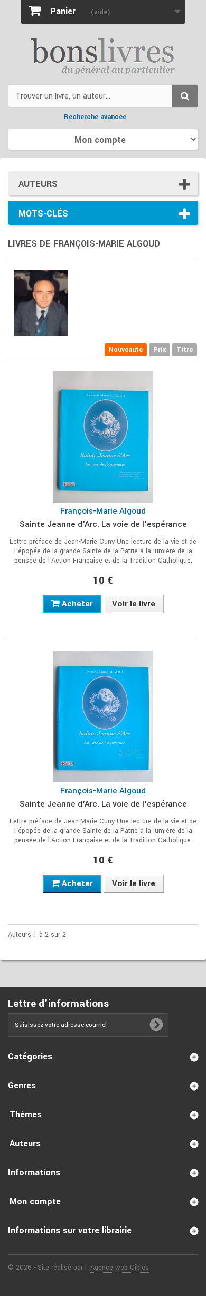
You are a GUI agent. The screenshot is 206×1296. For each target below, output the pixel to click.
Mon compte (35, 1201)
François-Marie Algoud (103, 511)
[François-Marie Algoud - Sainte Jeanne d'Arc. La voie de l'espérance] (103, 437)
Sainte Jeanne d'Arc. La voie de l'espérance (103, 524)
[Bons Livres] (103, 55)
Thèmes (26, 1114)
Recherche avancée (95, 117)
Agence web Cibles (119, 1267)
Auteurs (38, 184)
